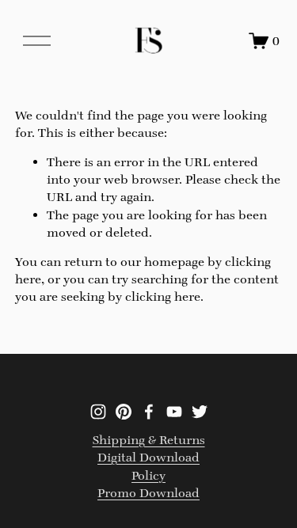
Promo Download (148, 492)
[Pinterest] (123, 412)
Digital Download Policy (148, 466)
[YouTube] (174, 412)
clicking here (162, 296)
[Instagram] (98, 412)
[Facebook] (149, 412)
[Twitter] (200, 412)
